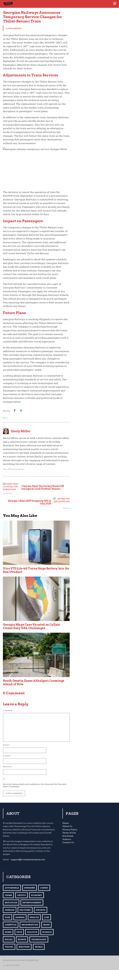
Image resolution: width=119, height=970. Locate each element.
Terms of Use (69, 833)
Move (46, 925)
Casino (44, 888)
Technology (38, 939)
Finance (40, 910)
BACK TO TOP (12, 965)
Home (65, 823)
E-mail (7, 756)
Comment (8, 710)
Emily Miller (15, 28)
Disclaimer (68, 836)
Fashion (9, 910)
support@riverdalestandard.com (28, 859)
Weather (24, 947)
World (39, 947)
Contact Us (68, 842)
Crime (8, 895)
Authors (66, 839)
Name (6, 745)
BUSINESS (29, 888)
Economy (36, 895)
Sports (22, 939)
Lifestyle (10, 925)
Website (7, 766)
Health (34, 917)
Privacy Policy (69, 829)
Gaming (20, 917)
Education (11, 902)
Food (7, 917)
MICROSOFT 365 (30, 925)
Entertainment (31, 902)
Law (46, 917)
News (5, 418)
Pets (19, 932)
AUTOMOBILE (12, 888)
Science (47, 932)
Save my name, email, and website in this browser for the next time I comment (34, 785)
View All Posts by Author (13, 469)
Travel (9, 947)
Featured (25, 910)
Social (9, 939)
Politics (32, 932)
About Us (67, 826)
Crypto (21, 895)
